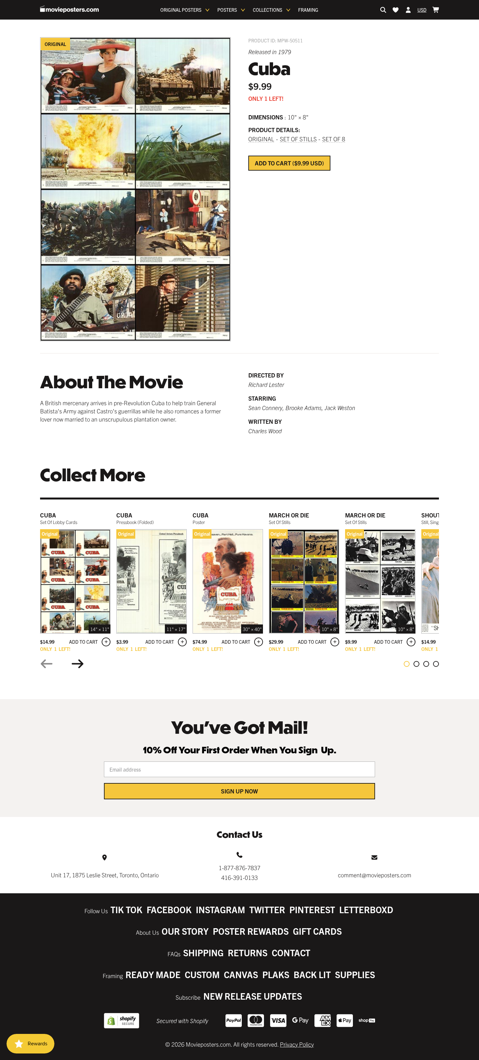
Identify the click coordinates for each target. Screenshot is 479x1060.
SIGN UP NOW (239, 791)
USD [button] (422, 10)
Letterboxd (366, 909)
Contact (291, 952)
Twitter (267, 909)
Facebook (169, 909)
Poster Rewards (251, 931)
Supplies (355, 974)
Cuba (48, 515)
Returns (248, 952)
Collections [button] (267, 10)
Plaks (275, 974)
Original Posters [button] (180, 10)
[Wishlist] (395, 10)
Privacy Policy (297, 1044)
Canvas (241, 974)
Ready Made (153, 974)
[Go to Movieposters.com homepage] (69, 9)
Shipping (203, 952)
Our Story (185, 931)
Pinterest (312, 909)
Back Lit (312, 974)
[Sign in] (408, 10)
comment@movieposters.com (374, 875)
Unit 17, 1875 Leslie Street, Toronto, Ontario (105, 875)
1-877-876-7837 (239, 867)
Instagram (220, 909)
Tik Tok (126, 909)
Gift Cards (317, 931)
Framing (308, 10)
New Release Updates (252, 995)
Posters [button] (227, 10)
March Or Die (289, 515)
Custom (202, 974)
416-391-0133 (239, 877)
